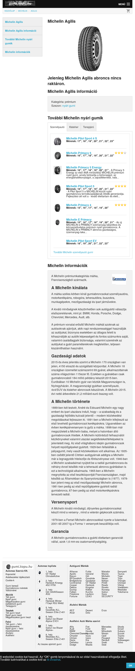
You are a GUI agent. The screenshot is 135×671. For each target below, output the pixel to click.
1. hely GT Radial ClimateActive (53, 574)
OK (130, 665)
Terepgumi (11, 606)
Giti (87, 576)
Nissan (105, 633)
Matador (106, 571)
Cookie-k (10, 580)
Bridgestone (76, 580)
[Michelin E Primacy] (57, 222)
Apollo (73, 573)
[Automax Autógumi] (35, 4)
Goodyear (90, 580)
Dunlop (73, 589)
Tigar (120, 576)
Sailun (105, 591)
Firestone (74, 594)
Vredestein (123, 587)
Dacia (72, 640)
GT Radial (91, 582)
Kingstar (90, 587)
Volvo (120, 642)
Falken (73, 591)
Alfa (72, 626)
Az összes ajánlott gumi (50, 644)
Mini (104, 628)
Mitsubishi (107, 631)
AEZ (72, 610)
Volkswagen (123, 640)
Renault (105, 640)
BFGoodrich (76, 578)
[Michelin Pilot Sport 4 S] (57, 140)
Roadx (105, 585)
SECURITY (107, 596)
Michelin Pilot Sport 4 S (81, 138)
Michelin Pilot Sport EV (81, 241)
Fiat (87, 626)
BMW (72, 631)
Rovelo (105, 587)
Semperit (122, 571)
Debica (73, 587)
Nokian (105, 580)
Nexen (105, 578)
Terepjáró (88, 127)
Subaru (121, 631)
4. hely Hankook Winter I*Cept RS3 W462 (55, 601)
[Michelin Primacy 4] (57, 207)
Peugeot (106, 638)
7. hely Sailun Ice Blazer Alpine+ (54, 628)
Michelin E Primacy (79, 219)
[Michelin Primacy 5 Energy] (57, 170)
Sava (104, 594)
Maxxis (105, 573)
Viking (121, 585)
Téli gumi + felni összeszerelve (14, 625)
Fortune (73, 596)
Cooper (73, 585)
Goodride (90, 578)
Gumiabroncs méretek (17, 588)
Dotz (88, 612)
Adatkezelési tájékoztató (18, 577)
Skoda (121, 626)
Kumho (89, 591)
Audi (72, 628)
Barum (73, 576)
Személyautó (57, 127)
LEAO (89, 596)
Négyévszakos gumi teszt (18, 617)
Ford (88, 628)
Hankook (90, 585)
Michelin (106, 576)
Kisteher (73, 127)
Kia (87, 640)
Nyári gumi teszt (14, 615)
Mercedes (106, 626)
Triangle (122, 580)
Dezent (89, 610)
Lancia (89, 642)
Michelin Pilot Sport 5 (80, 186)
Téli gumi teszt (13, 612)
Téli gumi (10, 597)
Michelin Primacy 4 (78, 205)
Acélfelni (10, 635)
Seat (104, 644)
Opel (104, 635)
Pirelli (104, 582)
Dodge (73, 644)
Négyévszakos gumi (15, 601)
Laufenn (90, 594)
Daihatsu (74, 642)
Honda (89, 631)
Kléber (89, 589)
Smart (121, 628)
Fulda (88, 571)
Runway (106, 589)
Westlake (122, 589)
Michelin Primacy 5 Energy (84, 167)
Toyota (121, 635)
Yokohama (123, 591)
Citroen (73, 638)
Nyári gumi (11, 599)
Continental (75, 582)
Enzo (104, 610)
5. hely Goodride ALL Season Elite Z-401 (55, 610)
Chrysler (74, 635)
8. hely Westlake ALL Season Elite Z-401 (55, 637)
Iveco (88, 638)
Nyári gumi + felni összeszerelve (14, 629)
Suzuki (121, 633)
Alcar (72, 612)
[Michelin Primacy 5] (57, 155)
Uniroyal (122, 582)
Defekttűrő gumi (14, 603)
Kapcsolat (10, 574)
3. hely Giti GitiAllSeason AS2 (55, 592)
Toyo (120, 578)
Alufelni (9, 633)
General (90, 573)
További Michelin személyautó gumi (73, 252)
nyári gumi (68, 106)
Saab (104, 642)
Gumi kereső (12, 585)
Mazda (89, 644)
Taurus (121, 573)
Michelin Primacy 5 (78, 153)
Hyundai (90, 633)
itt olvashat (53, 659)
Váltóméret (11, 590)
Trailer (121, 638)
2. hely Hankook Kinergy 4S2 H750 (54, 583)
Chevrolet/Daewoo (79, 633)
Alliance (74, 571)
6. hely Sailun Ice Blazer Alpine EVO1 (54, 619)
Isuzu (88, 635)
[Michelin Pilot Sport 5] (57, 188)
